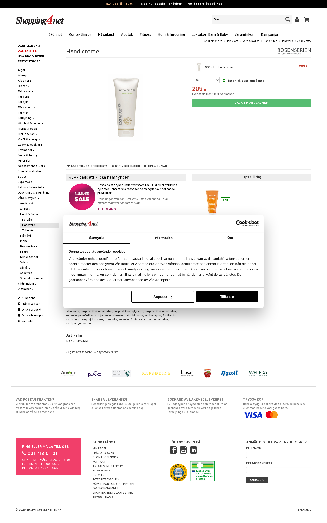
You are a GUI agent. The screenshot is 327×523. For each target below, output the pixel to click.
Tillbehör (28, 230)
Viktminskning (27, 284)
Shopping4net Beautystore (113, 493)
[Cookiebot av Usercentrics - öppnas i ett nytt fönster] (239, 223)
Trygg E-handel (104, 497)
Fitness (145, 35)
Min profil (100, 448)
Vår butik (27, 321)
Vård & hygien (250, 41)
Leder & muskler (29, 145)
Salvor (24, 262)
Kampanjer (270, 35)
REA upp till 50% (119, 4)
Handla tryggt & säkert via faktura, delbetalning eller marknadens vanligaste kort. (274, 404)
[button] (306, 19)
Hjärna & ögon (28, 129)
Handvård (287, 41)
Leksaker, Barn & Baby (210, 35)
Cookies (99, 475)
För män (23, 113)
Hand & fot (270, 41)
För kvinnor (25, 107)
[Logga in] (297, 19)
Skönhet (55, 35)
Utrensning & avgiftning (34, 193)
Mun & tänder (29, 257)
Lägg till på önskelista (89, 166)
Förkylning (25, 118)
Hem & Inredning (171, 35)
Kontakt (99, 462)
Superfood (25, 182)
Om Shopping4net (106, 488)
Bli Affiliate (101, 471)
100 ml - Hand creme (256, 67)
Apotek (127, 35)
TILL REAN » (106, 209)
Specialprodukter (29, 171)
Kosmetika (28, 246)
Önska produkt (31, 310)
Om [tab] (230, 238)
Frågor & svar (30, 304)
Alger (21, 70)
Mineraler (24, 161)
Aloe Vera (24, 81)
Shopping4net (213, 41)
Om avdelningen (32, 315)
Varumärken (244, 35)
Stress (22, 177)
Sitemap (55, 510)
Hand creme (304, 41)
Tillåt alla (227, 297)
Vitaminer (25, 289)
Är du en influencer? (108, 466)
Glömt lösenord (105, 457)
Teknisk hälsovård (30, 187)
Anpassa (160, 297)
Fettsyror (25, 91)
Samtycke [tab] (97, 238)
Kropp (24, 252)
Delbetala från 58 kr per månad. (213, 94)
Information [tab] (163, 238)
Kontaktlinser (80, 35)
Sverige (303, 510)
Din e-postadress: (259, 464)
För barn (24, 97)
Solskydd (26, 273)
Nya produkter (31, 57)
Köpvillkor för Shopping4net (115, 484)
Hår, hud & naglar (30, 123)
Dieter (22, 86)
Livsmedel (25, 150)
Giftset (25, 209)
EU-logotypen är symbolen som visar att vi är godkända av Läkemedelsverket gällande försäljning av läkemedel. (197, 406)
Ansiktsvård (28, 204)
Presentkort (29, 61)
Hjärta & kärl (26, 134)
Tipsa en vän (157, 166)
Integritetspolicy (106, 479)
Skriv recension (127, 166)
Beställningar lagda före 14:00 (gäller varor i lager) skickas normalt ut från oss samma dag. (124, 404)
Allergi (22, 75)
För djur (23, 102)
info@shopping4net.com (40, 468)
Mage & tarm (27, 155)
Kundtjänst (29, 298)
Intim (23, 241)
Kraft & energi (28, 139)
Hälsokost (106, 35)
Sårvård (25, 268)
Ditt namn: (254, 448)
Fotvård (27, 220)
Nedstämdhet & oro (31, 166)
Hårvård (26, 236)
